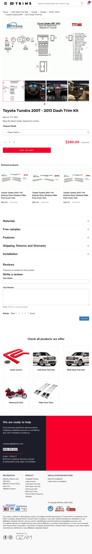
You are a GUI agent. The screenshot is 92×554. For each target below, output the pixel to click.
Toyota (34, 12)
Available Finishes (32, 479)
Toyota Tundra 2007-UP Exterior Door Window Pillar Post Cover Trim (13, 195)
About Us (6, 486)
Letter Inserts (30, 481)
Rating (6, 313)
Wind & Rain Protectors (34, 494)
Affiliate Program (9, 489)
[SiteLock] (60, 508)
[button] (44, 104)
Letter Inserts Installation (57, 481)
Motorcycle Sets (31, 489)
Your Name (8, 278)
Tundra (43, 12)
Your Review (8, 287)
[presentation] (5, 48)
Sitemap (28, 496)
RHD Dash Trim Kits (32, 486)
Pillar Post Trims (31, 491)
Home (5, 12)
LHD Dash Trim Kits (19, 12)
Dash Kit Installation (55, 479)
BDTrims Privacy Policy (11, 484)
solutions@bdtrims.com (13, 444)
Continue (84, 318)
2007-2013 (54, 12)
